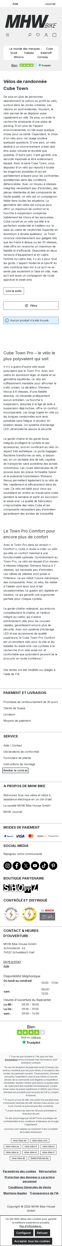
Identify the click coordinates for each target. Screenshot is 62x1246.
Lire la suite (14, 291)
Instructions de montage (19, 764)
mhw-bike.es (12, 1146)
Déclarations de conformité (21, 751)
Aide (15, 3)
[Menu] (7, 34)
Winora (18, 57)
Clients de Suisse (14, 708)
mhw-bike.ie (12, 1152)
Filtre (33, 305)
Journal (50, 3)
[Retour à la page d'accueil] (31, 21)
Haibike (29, 53)
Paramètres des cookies (19, 1171)
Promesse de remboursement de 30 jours (30, 702)
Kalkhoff (46, 53)
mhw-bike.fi (48, 1152)
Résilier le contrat (15, 770)
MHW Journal (12, 812)
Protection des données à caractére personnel (30, 1179)
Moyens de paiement (17, 720)
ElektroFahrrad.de (40, 1158)
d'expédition (11, 1059)
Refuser (42, 1233)
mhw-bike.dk (18, 1158)
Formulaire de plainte (17, 758)
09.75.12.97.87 (12, 962)
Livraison (9, 714)
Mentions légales (15, 1193)
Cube (49, 48)
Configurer (23, 1233)
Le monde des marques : (25, 48)
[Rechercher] (29, 34)
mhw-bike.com (39, 1140)
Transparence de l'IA (44, 1193)
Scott (13, 53)
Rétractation (47, 1171)
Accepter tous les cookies (32, 1241)
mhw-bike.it (49, 1146)
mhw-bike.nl (30, 1152)
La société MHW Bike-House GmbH (26, 805)
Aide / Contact (12, 745)
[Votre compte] (46, 34)
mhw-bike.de (20, 1140)
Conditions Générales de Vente (29, 1187)
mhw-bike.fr (31, 1146)
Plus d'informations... (31, 1226)
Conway (42, 57)
